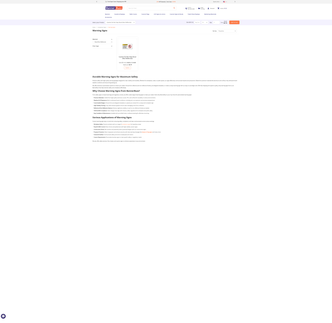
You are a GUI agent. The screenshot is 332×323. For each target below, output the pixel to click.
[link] (102, 27)
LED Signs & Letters (159, 14)
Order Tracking (202, 8)
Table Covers (133, 14)
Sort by (214, 31)
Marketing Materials (210, 14)
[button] (3, 316)
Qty (211, 22)
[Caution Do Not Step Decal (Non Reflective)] (127, 46)
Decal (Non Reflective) (103, 42)
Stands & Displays (119, 14)
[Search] (174, 8)
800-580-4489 (191, 8)
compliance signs (126, 124)
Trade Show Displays (194, 14)
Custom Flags (145, 14)
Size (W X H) (189, 22)
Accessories (108, 17)
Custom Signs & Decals (176, 14)
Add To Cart (234, 22)
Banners (107, 14)
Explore (127, 67)
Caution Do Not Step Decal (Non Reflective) (119, 22)
